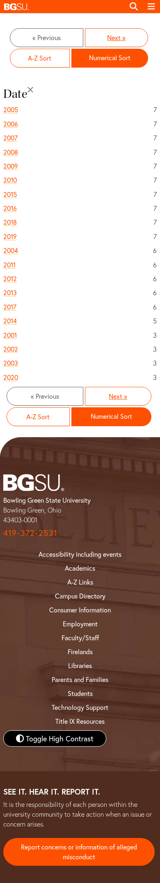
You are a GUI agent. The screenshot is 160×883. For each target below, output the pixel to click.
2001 (10, 335)
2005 (10, 109)
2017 (9, 307)
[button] (62, 6)
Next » (116, 37)
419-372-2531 (30, 532)
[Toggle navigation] (151, 6)
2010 (10, 180)
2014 (10, 320)
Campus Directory (80, 596)
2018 (10, 222)
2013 (10, 292)
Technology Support (80, 707)
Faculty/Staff (80, 637)
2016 (10, 208)
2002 (10, 349)
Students (80, 693)
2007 (10, 137)
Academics (80, 568)
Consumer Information (80, 609)
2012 (10, 278)
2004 (10, 250)
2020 (10, 377)
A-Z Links (80, 582)
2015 (10, 194)
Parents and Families (80, 679)
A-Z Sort (39, 58)
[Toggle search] (134, 6)
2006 (10, 124)
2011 (9, 264)
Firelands (80, 651)
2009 (10, 166)
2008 (10, 152)
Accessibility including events (80, 554)
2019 (10, 236)
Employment (80, 623)
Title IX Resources (80, 721)
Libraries (80, 665)
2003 (10, 363)
